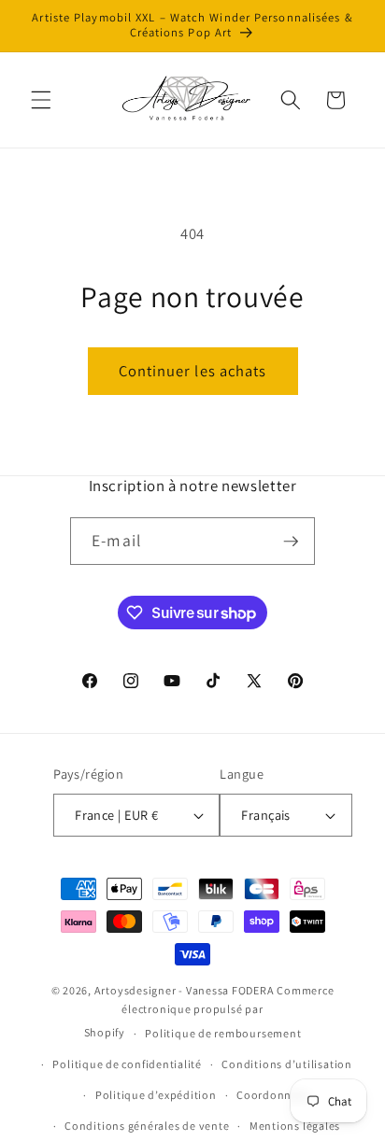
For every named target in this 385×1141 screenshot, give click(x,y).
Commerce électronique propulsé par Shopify (209, 1011)
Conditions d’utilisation (286, 1064)
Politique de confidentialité (127, 1064)
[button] (41, 99)
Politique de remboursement (223, 1033)
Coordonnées (272, 1095)
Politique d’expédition (156, 1095)
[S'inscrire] (290, 541)
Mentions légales (295, 1126)
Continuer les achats (193, 370)
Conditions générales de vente (146, 1126)
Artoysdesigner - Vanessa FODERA (184, 990)
